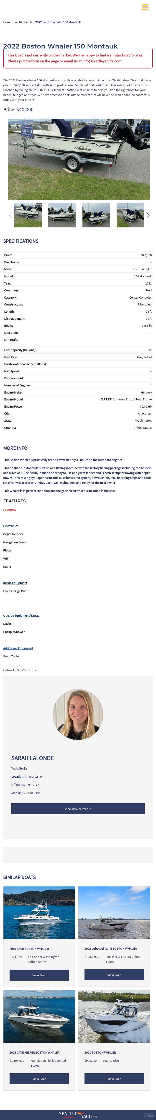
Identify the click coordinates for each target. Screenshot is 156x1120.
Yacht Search (23, 22)
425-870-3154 (31, 793)
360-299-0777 (30, 785)
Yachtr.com (30, 670)
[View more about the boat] (114, 1016)
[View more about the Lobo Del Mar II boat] (114, 912)
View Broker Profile (78, 809)
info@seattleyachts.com (101, 60)
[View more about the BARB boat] (39, 912)
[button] (148, 215)
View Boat (39, 975)
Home (7, 22)
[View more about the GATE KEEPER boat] (39, 1016)
